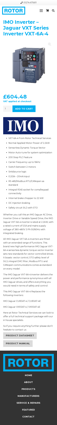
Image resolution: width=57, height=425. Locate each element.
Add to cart (24, 108)
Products (28, 389)
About (28, 382)
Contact (28, 416)
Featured (28, 410)
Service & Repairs (28, 403)
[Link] (13, 11)
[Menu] (41, 10)
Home (28, 375)
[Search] (53, 10)
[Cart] (47, 10)
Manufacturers (29, 396)
